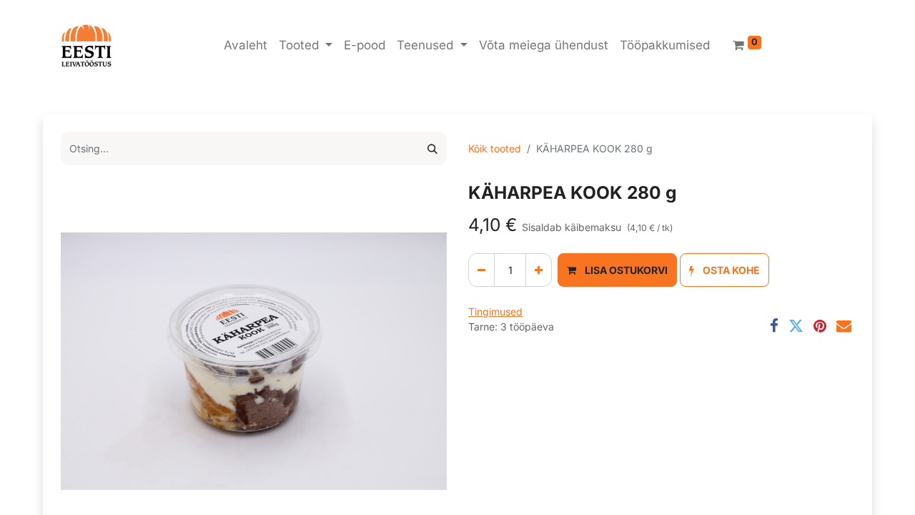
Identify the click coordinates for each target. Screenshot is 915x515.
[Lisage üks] (538, 270)
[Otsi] (432, 148)
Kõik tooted (494, 148)
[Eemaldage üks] (481, 270)
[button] (617, 270)
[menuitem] (245, 46)
